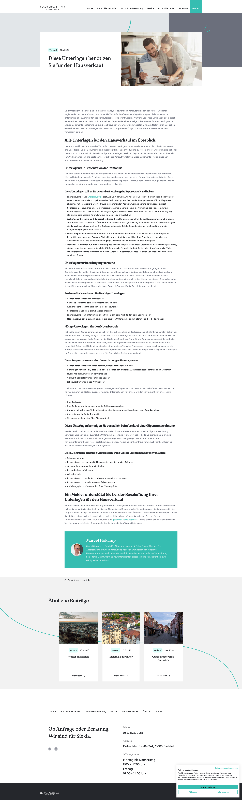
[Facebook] (49, 748)
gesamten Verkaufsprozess (126, 519)
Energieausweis (94, 196)
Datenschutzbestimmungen (226, 768)
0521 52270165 (133, 732)
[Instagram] (56, 748)
